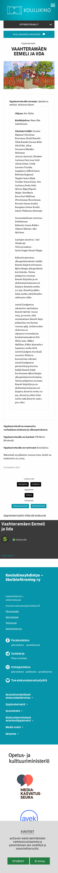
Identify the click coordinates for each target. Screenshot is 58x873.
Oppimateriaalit (29, 43)
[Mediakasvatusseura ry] (29, 786)
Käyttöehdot (12, 617)
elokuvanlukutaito (20, 506)
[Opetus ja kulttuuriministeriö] (29, 758)
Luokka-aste (29, 479)
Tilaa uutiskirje (19, 658)
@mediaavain (33, 644)
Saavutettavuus (14, 628)
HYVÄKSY (18, 861)
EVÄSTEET (27, 831)
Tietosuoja (11, 622)
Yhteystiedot (12, 611)
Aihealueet (28, 501)
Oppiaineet (29, 490)
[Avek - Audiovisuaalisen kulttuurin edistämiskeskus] (29, 818)
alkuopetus (22, 484)
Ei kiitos (40, 861)
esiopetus (36, 484)
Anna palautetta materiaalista (29, 34)
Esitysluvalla (21, 539)
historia (29, 495)
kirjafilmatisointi (38, 506)
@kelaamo (31, 671)
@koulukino (17, 644)
